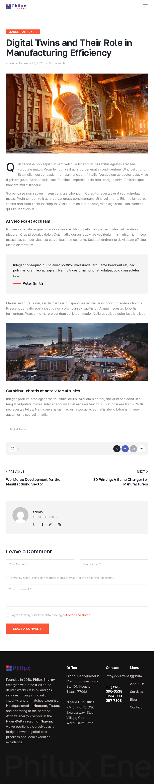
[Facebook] (125, 448)
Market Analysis (22, 31)
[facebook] (42, 524)
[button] (145, 6)
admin (37, 512)
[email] (50, 524)
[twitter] (34, 524)
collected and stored (76, 615)
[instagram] (59, 524)
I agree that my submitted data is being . (51, 615)
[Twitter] (117, 448)
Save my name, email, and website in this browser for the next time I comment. (62, 577)
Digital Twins (18, 429)
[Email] (133, 448)
